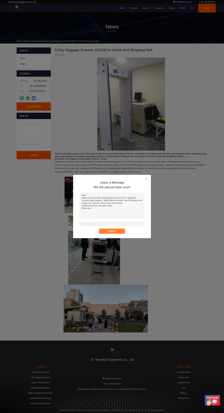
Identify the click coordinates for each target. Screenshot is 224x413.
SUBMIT (112, 231)
